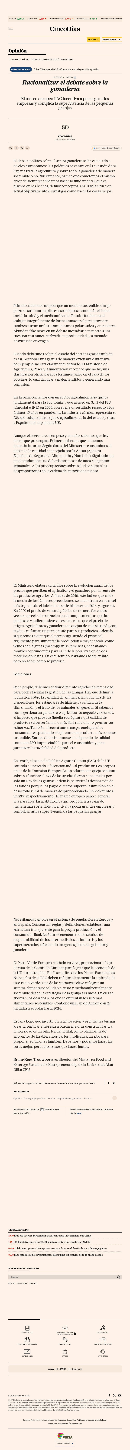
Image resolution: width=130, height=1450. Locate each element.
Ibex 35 (12, 19)
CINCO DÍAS (65, 136)
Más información (21, 1113)
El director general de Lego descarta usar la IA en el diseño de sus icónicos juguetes (61, 1248)
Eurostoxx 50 (82, 19)
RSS (55, 1424)
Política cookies (47, 1420)
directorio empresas (102, 1344)
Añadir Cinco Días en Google (108, 148)
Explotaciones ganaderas (70, 1098)
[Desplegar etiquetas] (114, 1098)
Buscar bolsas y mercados (23, 1268)
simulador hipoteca (65, 1332)
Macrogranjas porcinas (34, 1098)
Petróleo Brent (56, 19)
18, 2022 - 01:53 (65, 140)
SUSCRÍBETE (93, 39)
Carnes (87, 1098)
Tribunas (35, 59)
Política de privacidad (85, 1420)
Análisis (25, 59)
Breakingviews (48, 59)
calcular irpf (27, 1332)
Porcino (51, 1098)
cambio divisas (65, 1344)
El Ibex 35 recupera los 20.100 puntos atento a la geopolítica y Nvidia (65, 69)
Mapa (50, 1424)
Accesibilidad (100, 1420)
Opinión (17, 51)
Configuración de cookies (65, 1420)
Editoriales (14, 59)
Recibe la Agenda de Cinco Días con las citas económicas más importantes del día (56, 1083)
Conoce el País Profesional (65, 1368)
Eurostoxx (22, 1284)
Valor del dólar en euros (111, 19)
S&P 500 (33, 19)
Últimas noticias (65, 59)
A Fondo (58, 77)
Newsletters (63, 1424)
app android (103, 1356)
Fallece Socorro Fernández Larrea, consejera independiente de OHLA (53, 1235)
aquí (79, 1113)
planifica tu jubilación (27, 1344)
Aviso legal (35, 1420)
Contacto (26, 1420)
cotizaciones (27, 1356)
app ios (65, 1356)
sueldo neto (103, 1332)
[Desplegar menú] (10, 29)
